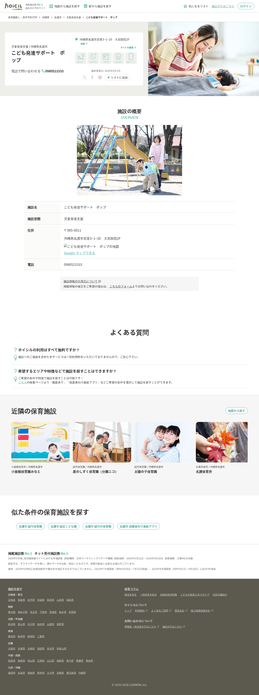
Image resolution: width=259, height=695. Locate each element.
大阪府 (11, 648)
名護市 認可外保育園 (98, 526)
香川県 (70, 660)
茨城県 (53, 612)
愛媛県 (79, 660)
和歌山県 (61, 648)
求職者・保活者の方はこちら (140, 626)
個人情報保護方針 (200, 610)
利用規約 (140, 610)
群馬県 (72, 612)
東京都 (11, 612)
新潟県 (11, 624)
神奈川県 (23, 612)
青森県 (21, 599)
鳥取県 (11, 660)
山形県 (60, 599)
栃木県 (62, 612)
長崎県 (31, 672)
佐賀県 (21, 672)
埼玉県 (33, 612)
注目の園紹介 (220, 594)
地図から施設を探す (64, 6)
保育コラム (131, 589)
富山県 (21, 624)
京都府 (31, 648)
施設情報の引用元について (82, 281)
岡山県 (31, 660)
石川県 (31, 624)
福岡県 (11, 672)
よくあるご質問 (159, 610)
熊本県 (41, 672)
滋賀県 (41, 648)
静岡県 (31, 636)
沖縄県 (82, 672)
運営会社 (179, 610)
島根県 (21, 660)
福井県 (41, 624)
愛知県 (11, 636)
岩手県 (31, 599)
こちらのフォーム (120, 286)
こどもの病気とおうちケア (194, 594)
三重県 (41, 636)
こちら (22, 382)
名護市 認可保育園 (30, 526)
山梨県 (50, 624)
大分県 (50, 672)
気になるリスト (195, 6)
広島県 (41, 660)
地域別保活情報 (168, 594)
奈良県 (50, 648)
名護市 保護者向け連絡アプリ (138, 526)
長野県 (60, 624)
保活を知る (130, 594)
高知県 (89, 660)
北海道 (11, 599)
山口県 (50, 660)
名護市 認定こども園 (64, 526)
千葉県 (43, 612)
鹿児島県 (71, 672)
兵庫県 (21, 648)
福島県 (70, 599)
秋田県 (50, 599)
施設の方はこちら (223, 6)
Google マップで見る (79, 252)
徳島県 (60, 660)
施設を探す (15, 589)
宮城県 (41, 599)
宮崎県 (60, 672)
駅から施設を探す (97, 6)
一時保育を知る (148, 594)
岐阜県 (21, 636)
